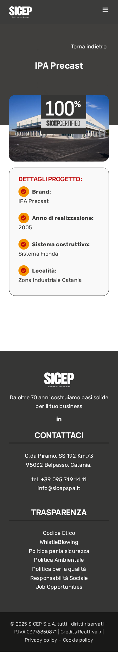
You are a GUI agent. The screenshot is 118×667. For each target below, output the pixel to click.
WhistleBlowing (59, 542)
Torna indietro (89, 46)
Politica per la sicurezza (59, 551)
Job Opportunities (59, 587)
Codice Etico (59, 533)
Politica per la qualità (59, 569)
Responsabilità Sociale (59, 578)
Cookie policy (78, 640)
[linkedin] (59, 419)
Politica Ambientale (59, 560)
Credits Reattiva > (81, 632)
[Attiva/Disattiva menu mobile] (106, 10)
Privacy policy (41, 640)
